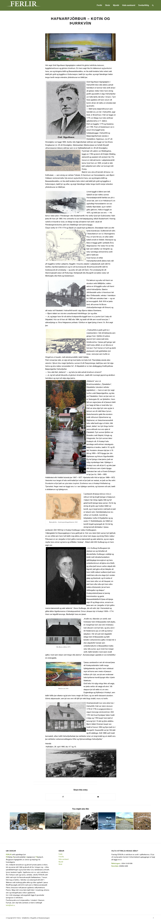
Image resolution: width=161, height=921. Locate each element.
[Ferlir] (23, 5)
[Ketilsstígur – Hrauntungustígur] (71, 821)
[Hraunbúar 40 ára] (89, 821)
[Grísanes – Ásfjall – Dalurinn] (18, 821)
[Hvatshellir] (36, 821)
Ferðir (60, 854)
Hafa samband (63, 859)
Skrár (60, 864)
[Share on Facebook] (62, 796)
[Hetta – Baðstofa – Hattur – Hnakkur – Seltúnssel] (142, 821)
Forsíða (61, 856)
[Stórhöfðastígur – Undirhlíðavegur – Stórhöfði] (124, 821)
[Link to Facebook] (153, 918)
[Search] (153, 5)
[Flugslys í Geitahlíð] (53, 821)
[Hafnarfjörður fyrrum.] (80, 47)
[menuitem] (99, 5)
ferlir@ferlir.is (10, 905)
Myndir (61, 862)
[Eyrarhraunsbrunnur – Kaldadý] (107, 821)
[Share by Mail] (98, 796)
